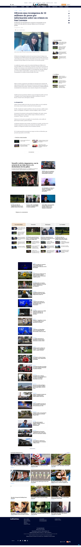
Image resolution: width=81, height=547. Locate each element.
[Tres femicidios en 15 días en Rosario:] (48, 185)
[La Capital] (40, 5)
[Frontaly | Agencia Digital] (68, 542)
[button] (10, 4)
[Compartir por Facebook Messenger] (69, 20)
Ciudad (22, 6)
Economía (38, 6)
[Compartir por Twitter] (69, 13)
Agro (49, 6)
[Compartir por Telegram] (69, 18)
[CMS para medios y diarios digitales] (62, 541)
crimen (24, 10)
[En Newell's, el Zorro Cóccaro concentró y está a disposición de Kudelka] (32, 359)
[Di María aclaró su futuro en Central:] (32, 349)
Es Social (66, 6)
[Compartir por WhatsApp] (69, 16)
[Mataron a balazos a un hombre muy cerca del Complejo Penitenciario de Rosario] (22, 145)
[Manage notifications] (79, 545)
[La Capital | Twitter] (20, 541)
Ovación (32, 6)
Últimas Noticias (13, 6)
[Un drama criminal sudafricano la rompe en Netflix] (22, 141)
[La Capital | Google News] (27, 541)
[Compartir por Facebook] (69, 11)
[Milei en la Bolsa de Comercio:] (32, 266)
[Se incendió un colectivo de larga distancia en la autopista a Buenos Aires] (32, 442)
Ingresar (68, 4)
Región (27, 6)
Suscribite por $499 (64, 4)
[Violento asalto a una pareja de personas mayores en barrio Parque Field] (32, 414)
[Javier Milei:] (48, 202)
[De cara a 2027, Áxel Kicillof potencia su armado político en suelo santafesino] (33, 202)
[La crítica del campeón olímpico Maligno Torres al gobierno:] (32, 424)
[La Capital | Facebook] (18, 541)
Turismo (61, 6)
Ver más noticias (32, 448)
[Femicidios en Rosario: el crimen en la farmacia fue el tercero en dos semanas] (40, 141)
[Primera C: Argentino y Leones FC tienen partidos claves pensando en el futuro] (32, 322)
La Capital (15, 10)
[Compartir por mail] (69, 23)
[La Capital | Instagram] (23, 541)
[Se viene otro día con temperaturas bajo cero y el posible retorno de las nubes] (17, 202)
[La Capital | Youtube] (25, 541)
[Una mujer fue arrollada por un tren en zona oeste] (19, 247)
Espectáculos (54, 6)
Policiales (44, 6)
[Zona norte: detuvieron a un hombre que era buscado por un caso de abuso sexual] (48, 234)
